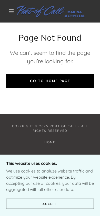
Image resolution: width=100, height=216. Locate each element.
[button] (11, 11)
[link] (50, 11)
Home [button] (49, 142)
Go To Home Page (50, 81)
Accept (50, 204)
